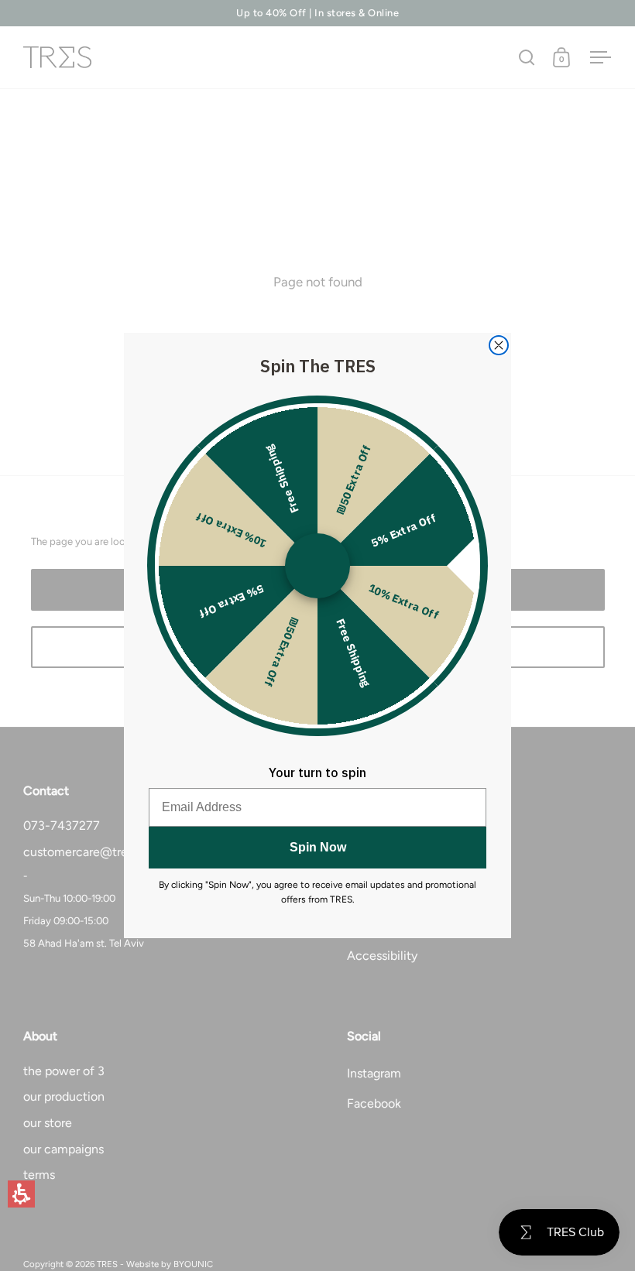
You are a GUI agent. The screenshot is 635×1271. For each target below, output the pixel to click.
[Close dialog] (498, 345)
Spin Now (318, 847)
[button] (21, 1194)
